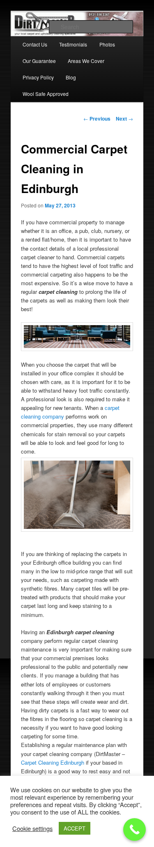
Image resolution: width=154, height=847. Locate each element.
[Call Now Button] (134, 829)
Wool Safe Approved (46, 93)
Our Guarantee (39, 60)
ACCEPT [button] (74, 828)
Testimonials (73, 44)
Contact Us (35, 44)
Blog (71, 77)
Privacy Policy (38, 77)
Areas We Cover (86, 60)
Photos (107, 44)
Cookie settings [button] (32, 828)
